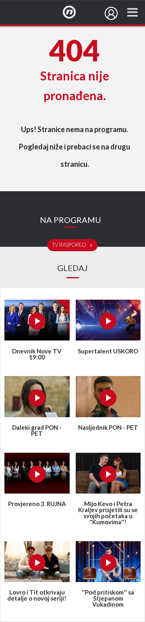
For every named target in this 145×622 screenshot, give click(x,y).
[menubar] (111, 13)
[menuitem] (111, 13)
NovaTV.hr (74, 12)
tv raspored (69, 245)
